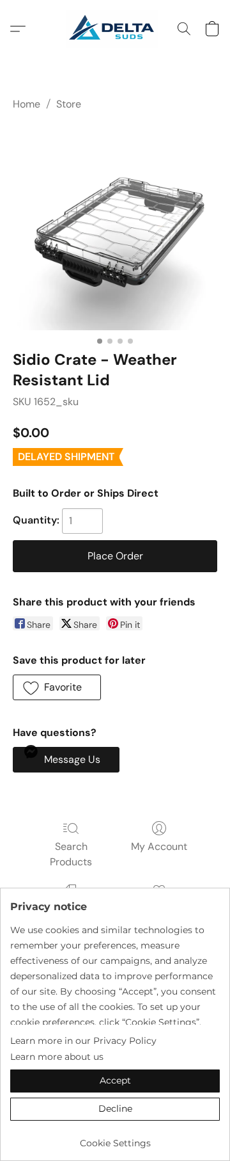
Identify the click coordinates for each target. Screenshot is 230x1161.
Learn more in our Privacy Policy (83, 1040)
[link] (115, 1138)
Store (68, 104)
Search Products (71, 854)
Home (26, 104)
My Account (159, 846)
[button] (114, 29)
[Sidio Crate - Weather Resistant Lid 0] (115, 227)
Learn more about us (56, 1056)
